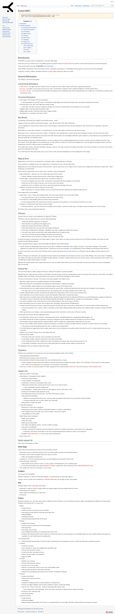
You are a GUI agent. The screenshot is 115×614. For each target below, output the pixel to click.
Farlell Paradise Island (95, 366)
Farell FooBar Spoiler (55, 71)
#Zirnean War (68, 251)
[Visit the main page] (8, 7)
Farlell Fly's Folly (74, 366)
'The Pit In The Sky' (25, 91)
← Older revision (28, 16)
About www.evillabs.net (31, 611)
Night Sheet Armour (33, 433)
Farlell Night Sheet (36, 485)
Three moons (24, 86)
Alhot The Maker (50, 465)
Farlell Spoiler (50, 66)
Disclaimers (41, 611)
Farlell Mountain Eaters (50, 479)
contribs (48, 15)
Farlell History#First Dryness (85, 465)
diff (22, 16)
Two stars (23, 88)
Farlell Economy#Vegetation (33, 364)
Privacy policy (21, 611)
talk (44, 15)
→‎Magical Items (55, 15)
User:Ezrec (68, 63)
